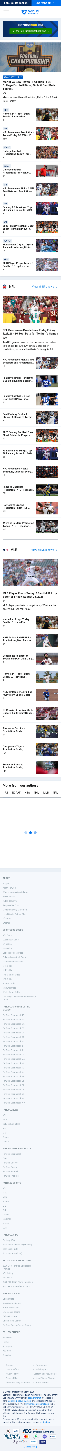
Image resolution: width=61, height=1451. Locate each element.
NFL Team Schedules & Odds (16, 1286)
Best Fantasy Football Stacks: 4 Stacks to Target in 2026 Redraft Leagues (17, 417)
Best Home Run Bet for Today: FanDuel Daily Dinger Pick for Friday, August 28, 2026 (18, 660)
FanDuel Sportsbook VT (13, 1098)
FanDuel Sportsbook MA (14, 1059)
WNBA (6, 1223)
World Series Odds (11, 992)
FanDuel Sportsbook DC (13, 1037)
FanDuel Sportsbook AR (13, 1015)
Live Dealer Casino (11, 1312)
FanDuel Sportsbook (12, 1154)
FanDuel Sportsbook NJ (13, 1072)
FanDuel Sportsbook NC (13, 1068)
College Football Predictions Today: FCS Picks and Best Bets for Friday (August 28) (16, 155)
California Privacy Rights (45, 1374)
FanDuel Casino (10, 1163)
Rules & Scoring (10, 901)
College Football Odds (13, 953)
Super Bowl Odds (11, 940)
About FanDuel (9, 888)
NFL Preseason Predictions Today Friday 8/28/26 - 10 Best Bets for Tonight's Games (18, 137)
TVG (5, 1158)
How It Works (9, 896)
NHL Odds (7, 966)
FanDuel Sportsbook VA (13, 1094)
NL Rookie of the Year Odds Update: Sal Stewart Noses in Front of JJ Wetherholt (18, 713)
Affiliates (7, 918)
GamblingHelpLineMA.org (19, 1401)
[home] (30, 12)
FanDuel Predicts (11, 1176)
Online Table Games (12, 1321)
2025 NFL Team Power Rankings (18, 1282)
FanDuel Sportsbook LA (13, 1054)
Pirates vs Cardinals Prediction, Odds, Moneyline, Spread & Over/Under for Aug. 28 (15, 733)
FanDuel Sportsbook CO (14, 1028)
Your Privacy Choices (46, 1378)
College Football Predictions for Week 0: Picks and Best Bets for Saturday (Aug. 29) (16, 174)
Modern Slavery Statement (15, 910)
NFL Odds (7, 935)
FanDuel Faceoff (10, 1171)
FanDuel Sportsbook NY (13, 1076)
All (6, 792)
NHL (36, 792)
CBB (5, 1228)
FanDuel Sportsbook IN (13, 1050)
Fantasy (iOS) (9, 1240)
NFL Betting (8, 1273)
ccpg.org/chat (34, 1398)
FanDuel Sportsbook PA (13, 1085)
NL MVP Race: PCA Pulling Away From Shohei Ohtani (17, 693)
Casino (6, 1141)
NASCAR (7, 1219)
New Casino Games (12, 1303)
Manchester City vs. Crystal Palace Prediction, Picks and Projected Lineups (18, 247)
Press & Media (42, 1382)
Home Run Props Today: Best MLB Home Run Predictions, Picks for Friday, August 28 (16, 678)
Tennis (6, 1214)
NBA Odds (7, 944)
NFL (55, 792)
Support (6, 883)
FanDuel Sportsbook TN (13, 1090)
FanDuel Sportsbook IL (13, 1046)
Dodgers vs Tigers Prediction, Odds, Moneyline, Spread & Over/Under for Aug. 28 (15, 751)
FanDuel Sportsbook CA (13, 1024)
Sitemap (6, 923)
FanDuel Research (15, 3)
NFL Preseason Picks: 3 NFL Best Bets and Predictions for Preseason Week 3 (18, 191)
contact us (45, 1422)
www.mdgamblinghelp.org (37, 1404)
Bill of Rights (42, 1369)
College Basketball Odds (14, 957)
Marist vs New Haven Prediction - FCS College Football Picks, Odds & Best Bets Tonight (29, 85)
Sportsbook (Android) (12, 1253)
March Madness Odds (13, 961)
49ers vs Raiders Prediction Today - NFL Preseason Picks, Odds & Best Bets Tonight (18, 527)
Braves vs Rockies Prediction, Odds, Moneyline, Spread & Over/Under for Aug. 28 (15, 769)
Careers (9, 1365)
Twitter (6, 1342)
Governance (41, 1365)
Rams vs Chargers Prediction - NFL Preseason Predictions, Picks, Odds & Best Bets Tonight (18, 491)
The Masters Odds (11, 975)
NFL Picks (7, 1277)
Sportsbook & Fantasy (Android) (17, 1244)
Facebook (7, 1337)
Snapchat (7, 1355)
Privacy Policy (12, 1374)
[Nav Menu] (6, 12)
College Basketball (11, 1124)
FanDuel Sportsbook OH (14, 1081)
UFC (4, 1133)
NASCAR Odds (9, 988)
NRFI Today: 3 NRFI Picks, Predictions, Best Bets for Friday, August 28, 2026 (17, 640)
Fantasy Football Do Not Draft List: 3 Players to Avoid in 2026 (16, 399)
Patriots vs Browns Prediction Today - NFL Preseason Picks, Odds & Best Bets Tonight (17, 509)
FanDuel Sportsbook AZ (13, 1019)
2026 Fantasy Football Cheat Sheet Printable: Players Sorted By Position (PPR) (18, 229)
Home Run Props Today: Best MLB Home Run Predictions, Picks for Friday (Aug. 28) (16, 118)
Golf (4, 1210)
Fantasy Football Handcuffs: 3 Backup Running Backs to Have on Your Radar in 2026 (18, 380)
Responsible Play (11, 905)
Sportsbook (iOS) (10, 1249)
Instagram (7, 1346)
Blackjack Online (10, 1307)
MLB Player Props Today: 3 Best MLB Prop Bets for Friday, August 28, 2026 (18, 266)
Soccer (6, 1137)
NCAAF (16, 792)
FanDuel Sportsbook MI (13, 1063)
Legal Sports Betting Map (14, 914)
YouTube (7, 1351)
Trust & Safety (12, 1369)
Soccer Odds (9, 983)
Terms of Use (12, 1378)
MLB (46, 792)
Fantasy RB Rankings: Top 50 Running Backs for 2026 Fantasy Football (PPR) (17, 210)
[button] (30, 31)
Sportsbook (43, 3)
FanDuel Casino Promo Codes (17, 1325)
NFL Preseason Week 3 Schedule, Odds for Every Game (17, 471)
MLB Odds (7, 948)
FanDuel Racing (10, 1167)
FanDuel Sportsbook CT (13, 1033)
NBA (27, 792)
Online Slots (8, 1299)
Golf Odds (7, 970)
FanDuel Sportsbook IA (13, 1041)
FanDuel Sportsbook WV (14, 1103)
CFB (4, 1206)
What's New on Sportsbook (15, 892)
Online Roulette (10, 1316)
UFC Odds (7, 979)
